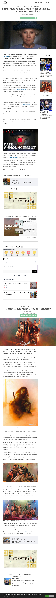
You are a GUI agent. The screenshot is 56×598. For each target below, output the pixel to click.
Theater (35, 306)
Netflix (10, 216)
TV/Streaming (34, 6)
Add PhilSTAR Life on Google (27, 18)
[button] (51, 2)
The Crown (18, 216)
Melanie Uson (28, 311)
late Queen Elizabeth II (20, 89)
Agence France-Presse (28, 14)
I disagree (51, 595)
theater (15, 574)
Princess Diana (26, 104)
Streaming (26, 216)
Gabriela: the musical (25, 574)
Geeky (18, 6)
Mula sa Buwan (21, 356)
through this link (23, 531)
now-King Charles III (14, 157)
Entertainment (25, 6)
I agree (47, 595)
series (34, 216)
